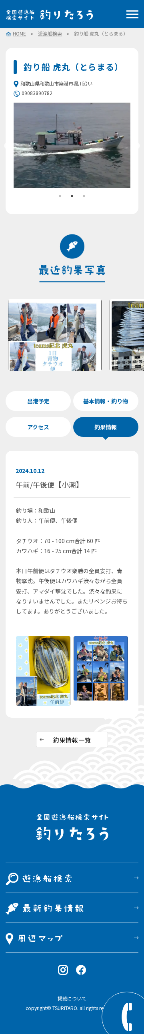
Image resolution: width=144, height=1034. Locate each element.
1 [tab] (60, 196)
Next (136, 146)
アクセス (38, 427)
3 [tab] (84, 196)
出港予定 (38, 401)
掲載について (72, 998)
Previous (8, 146)
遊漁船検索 (50, 33)
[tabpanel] (72, 145)
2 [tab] (72, 196)
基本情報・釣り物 (105, 401)
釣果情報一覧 (72, 740)
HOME (19, 34)
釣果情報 (105, 427)
